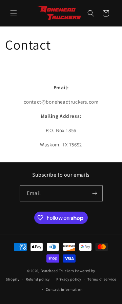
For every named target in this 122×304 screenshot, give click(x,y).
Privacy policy (68, 279)
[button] (13, 13)
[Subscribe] (94, 193)
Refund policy (38, 279)
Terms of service (101, 279)
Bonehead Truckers (57, 270)
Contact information (64, 289)
